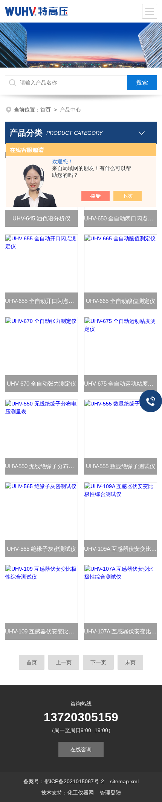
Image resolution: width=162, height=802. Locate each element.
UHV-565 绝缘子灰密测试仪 (41, 549)
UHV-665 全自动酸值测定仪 (120, 301)
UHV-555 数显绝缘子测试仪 (120, 466)
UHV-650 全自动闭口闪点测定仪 (120, 218)
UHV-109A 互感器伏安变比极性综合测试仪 (120, 549)
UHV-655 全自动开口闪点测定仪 (41, 301)
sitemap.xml (124, 781)
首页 (45, 110)
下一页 (98, 662)
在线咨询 (81, 749)
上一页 (64, 662)
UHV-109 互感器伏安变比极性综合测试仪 (41, 631)
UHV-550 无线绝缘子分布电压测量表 (41, 466)
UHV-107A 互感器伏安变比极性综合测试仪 (120, 631)
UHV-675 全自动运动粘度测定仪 (120, 383)
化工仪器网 (80, 793)
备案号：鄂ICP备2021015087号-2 (63, 781)
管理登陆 (110, 793)
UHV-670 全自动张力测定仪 (41, 383)
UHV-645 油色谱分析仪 (41, 218)
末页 (130, 662)
